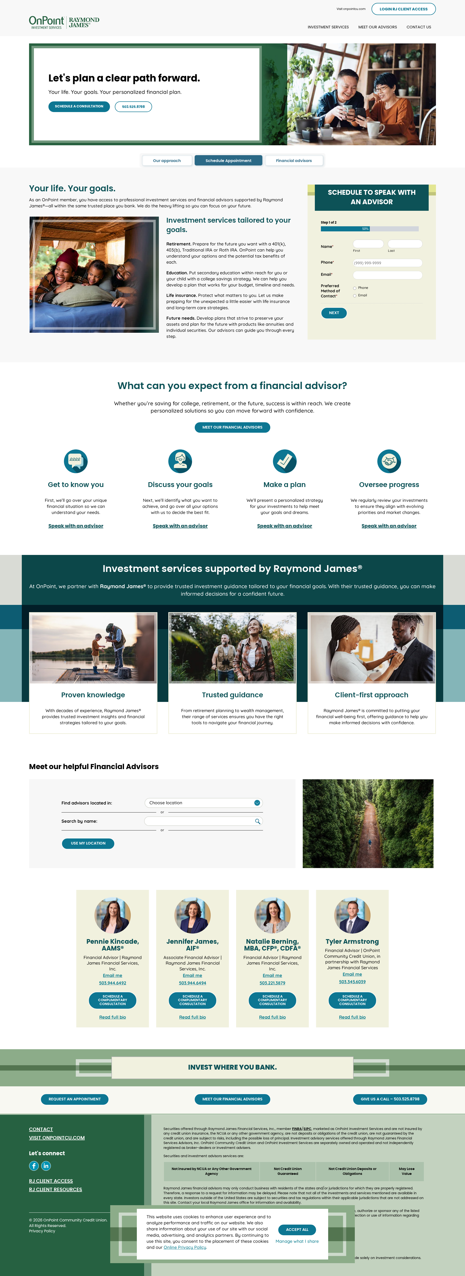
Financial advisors (294, 161)
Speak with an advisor (75, 526)
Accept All (297, 1230)
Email (362, 295)
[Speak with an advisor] (76, 457)
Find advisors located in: (87, 803)
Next (334, 313)
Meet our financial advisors (232, 427)
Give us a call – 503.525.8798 (390, 1099)
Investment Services (328, 27)
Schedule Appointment (228, 161)
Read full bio (112, 1017)
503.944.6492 (112, 983)
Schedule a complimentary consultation (112, 1000)
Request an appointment (75, 1099)
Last (391, 250)
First (356, 250)
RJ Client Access (51, 1181)
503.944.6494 (192, 983)
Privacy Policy (42, 1231)
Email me (112, 975)
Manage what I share (297, 1241)
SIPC (307, 1129)
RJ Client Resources (55, 1189)
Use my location (88, 843)
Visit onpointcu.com (351, 9)
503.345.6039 (352, 981)
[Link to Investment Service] (64, 23)
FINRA (297, 1129)
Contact (41, 1129)
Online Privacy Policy (185, 1247)
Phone (363, 287)
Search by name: (79, 821)
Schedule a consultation (79, 106)
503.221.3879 (272, 983)
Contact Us (419, 27)
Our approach (167, 161)
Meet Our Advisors (377, 27)
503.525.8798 (133, 107)
